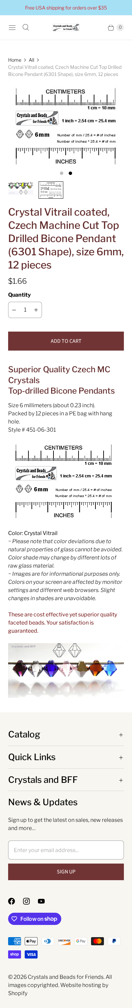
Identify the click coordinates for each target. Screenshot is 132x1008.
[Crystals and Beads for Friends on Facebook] (15, 901)
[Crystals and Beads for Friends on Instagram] (30, 901)
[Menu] (12, 27)
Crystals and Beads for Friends (66, 977)
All (31, 60)
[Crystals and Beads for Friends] (66, 28)
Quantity (19, 295)
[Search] (25, 27)
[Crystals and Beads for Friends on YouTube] (45, 901)
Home (14, 60)
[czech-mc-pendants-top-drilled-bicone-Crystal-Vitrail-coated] (66, 125)
